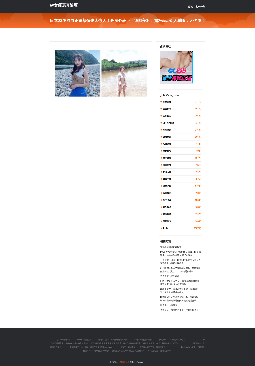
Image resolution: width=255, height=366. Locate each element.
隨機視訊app (165, 351)
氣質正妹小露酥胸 (168, 305)
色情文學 (162, 340)
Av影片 (182, 228)
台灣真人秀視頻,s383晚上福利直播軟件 (127, 351)
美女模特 (182, 108)
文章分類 (200, 6)
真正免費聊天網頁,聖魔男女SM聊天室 (106, 343)
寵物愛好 (182, 193)
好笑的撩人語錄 (102, 340)
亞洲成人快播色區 (177, 340)
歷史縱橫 (182, 158)
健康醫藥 (182, 214)
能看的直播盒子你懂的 (143, 340)
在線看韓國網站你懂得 (170, 247)
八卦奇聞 (182, 144)
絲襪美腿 (182, 101)
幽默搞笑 (182, 151)
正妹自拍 (182, 115)
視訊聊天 (182, 221)
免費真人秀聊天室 (146, 347)
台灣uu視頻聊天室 (163, 343)
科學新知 (182, 165)
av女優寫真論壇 (64, 5)
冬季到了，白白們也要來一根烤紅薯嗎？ (179, 310)
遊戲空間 (182, 179)
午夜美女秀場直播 (127, 347)
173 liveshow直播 (188, 347)
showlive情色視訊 (84, 340)
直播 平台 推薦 (148, 343)
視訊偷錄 (197, 343)
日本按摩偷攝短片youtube (101, 347)
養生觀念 (182, 207)
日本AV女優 (182, 123)
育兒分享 (182, 200)
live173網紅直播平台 (132, 343)
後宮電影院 (160, 347)
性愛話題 (182, 130)
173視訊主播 (153, 351)
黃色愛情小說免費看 (169, 276)
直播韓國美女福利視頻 (79, 347)
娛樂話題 (182, 186)
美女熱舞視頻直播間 (118, 340)
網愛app (176, 343)
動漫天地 (182, 172)
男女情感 (182, 137)
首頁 (190, 6)
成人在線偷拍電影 (63, 340)
